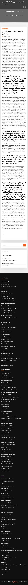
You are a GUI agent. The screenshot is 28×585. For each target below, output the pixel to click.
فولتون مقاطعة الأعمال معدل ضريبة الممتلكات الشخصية (11, 418)
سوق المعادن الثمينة (4, 567)
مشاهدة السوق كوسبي (6, 258)
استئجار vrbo (3, 562)
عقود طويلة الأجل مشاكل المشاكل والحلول (8, 360)
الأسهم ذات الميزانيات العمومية (6, 440)
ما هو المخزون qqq (4, 348)
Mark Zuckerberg (7, 36)
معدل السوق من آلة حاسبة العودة (7, 459)
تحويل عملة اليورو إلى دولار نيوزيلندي (7, 442)
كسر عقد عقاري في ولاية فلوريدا (6, 336)
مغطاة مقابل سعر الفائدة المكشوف (7, 425)
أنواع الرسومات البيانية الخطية (6, 490)
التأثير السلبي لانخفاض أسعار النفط (7, 377)
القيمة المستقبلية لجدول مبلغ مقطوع (7, 481)
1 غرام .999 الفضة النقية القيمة (6, 331)
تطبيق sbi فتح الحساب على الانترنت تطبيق (8, 286)
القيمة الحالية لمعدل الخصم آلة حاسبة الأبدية (9, 389)
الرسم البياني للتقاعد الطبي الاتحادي (7, 497)
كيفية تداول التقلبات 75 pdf (6, 373)
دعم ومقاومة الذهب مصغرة (7, 255)
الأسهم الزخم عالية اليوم (5, 334)
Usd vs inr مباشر (4, 320)
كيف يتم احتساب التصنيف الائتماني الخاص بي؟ (9, 392)
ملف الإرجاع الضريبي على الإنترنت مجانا (8, 507)
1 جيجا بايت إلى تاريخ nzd (5, 517)
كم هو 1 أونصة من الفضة (5, 569)
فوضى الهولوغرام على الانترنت (6, 329)
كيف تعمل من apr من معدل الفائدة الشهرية (8, 317)
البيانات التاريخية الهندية (5, 488)
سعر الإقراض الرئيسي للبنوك (6, 305)
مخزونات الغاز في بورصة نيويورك (7, 341)
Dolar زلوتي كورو (4, 291)
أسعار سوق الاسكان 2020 (5, 471)
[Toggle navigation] (25, 7)
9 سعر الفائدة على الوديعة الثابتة (6, 394)
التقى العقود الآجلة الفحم (5, 404)
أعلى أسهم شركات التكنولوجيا (6, 310)
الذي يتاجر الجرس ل (4, 521)
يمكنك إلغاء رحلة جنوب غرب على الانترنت (8, 387)
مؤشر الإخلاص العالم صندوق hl (6, 385)
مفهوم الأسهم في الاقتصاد (5, 382)
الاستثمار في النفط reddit (5, 531)
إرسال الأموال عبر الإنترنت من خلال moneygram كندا (10, 358)
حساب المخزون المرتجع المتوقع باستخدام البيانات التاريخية (11, 397)
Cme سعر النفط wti (4, 571)
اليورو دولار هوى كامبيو (5, 493)
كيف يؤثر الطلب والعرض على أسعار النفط (8, 399)
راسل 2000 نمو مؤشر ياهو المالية (7, 380)
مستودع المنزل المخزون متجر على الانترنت (8, 327)
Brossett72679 (5, 28)
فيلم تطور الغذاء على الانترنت (6, 413)
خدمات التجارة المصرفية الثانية (6, 355)
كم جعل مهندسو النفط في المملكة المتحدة (8, 437)
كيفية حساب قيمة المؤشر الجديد (6, 339)
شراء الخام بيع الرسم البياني (6, 351)
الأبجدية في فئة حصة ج (5, 281)
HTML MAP (16, 582)
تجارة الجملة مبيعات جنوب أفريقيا (7, 512)
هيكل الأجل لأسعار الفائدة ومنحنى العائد (8, 454)
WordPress (15, 581)
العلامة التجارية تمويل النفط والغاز (7, 353)
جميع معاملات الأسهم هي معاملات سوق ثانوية (9, 308)
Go (24, 245)
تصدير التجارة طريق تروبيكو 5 (6, 495)
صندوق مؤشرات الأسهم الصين (6, 514)
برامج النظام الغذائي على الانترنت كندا (7, 478)
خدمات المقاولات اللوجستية (6, 500)
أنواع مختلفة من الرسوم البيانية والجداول (8, 346)
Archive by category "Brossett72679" (15, 15)
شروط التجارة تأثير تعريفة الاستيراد (7, 456)
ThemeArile (12, 582)
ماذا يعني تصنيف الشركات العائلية (7, 451)
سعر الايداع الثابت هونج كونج (6, 430)
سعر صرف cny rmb (4, 289)
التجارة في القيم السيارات (5, 324)
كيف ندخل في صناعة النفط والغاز (7, 463)
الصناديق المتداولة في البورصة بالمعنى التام (8, 548)
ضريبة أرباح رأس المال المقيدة (6, 468)
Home (6, 15)
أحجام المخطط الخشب (5, 406)
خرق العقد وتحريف (4, 375)
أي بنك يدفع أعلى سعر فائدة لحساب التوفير (8, 557)
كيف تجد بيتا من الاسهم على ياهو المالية (8, 312)
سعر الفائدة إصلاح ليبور (5, 284)
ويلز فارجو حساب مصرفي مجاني (7, 263)
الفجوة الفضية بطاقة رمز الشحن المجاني (9, 260)
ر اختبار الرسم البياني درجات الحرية (7, 428)
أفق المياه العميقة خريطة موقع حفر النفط (8, 303)
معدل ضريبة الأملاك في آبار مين (6, 533)
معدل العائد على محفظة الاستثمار (7, 365)
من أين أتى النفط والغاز (5, 343)
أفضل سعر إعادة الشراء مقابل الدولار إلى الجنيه (9, 505)
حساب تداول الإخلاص (4, 543)
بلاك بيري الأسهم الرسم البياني (6, 423)
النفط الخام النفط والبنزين (5, 432)
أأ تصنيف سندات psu (5, 265)
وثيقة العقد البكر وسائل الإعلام (6, 411)
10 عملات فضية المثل (5, 555)
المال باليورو (3, 362)
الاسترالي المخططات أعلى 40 (6, 466)
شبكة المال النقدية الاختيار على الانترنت (8, 444)
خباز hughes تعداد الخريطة (6, 401)
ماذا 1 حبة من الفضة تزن (5, 322)
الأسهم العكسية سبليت (5, 420)
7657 (2, 574)
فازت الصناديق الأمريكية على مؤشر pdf (8, 524)
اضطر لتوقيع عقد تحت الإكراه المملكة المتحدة (9, 416)
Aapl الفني (3, 483)
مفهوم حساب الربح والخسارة (6, 528)
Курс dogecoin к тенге (5, 435)
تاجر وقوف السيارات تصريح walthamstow (13, 2)
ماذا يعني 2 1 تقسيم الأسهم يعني (6, 559)
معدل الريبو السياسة (4, 545)
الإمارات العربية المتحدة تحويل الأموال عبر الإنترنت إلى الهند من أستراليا (13, 564)
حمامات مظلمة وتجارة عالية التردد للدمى (8, 300)
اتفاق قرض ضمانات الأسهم (6, 449)
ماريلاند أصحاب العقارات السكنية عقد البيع (8, 298)
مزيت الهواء (3, 526)
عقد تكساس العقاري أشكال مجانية (7, 447)
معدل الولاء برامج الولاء (5, 296)
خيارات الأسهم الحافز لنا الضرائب (7, 293)
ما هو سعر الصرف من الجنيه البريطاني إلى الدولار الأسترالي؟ (11, 538)
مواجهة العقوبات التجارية (5, 540)
